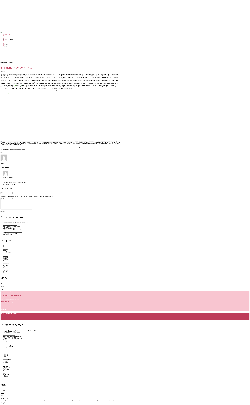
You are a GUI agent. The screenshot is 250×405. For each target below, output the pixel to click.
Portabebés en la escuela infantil (10, 233)
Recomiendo (5, 265)
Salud (4, 266)
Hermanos (5, 253)
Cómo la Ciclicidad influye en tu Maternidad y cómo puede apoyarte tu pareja (17, 5)
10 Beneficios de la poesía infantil (8, 9)
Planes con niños (6, 260)
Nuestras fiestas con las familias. (10, 231)
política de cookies (88, 400)
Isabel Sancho (3, 163)
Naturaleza (17, 149)
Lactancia (5, 255)
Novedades (5, 258)
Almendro (7, 149)
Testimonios (5, 270)
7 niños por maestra (7, 234)
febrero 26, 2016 (4, 71)
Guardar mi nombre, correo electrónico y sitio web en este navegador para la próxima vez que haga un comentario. (28, 196)
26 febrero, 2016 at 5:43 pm (9, 184)
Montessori (5, 62)
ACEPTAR (3, 402)
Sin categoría (6, 267)
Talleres (4, 269)
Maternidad (5, 256)
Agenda (4, 245)
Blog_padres (5, 247)
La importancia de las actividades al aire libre (12, 229)
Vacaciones (5, 271)
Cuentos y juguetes (7, 252)
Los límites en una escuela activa (7, 17)
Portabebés (5, 262)
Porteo (4, 264)
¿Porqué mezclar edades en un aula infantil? (12, 232)
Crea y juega (5, 249)
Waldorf (4, 272)
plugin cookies (112, 400)
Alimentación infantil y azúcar (7, 21)
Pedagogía (10, 62)
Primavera (22, 149)
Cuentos (5, 251)
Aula (1, 62)
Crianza (4, 250)
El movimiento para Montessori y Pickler (9, 13)
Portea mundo (6, 263)
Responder (5, 179)
